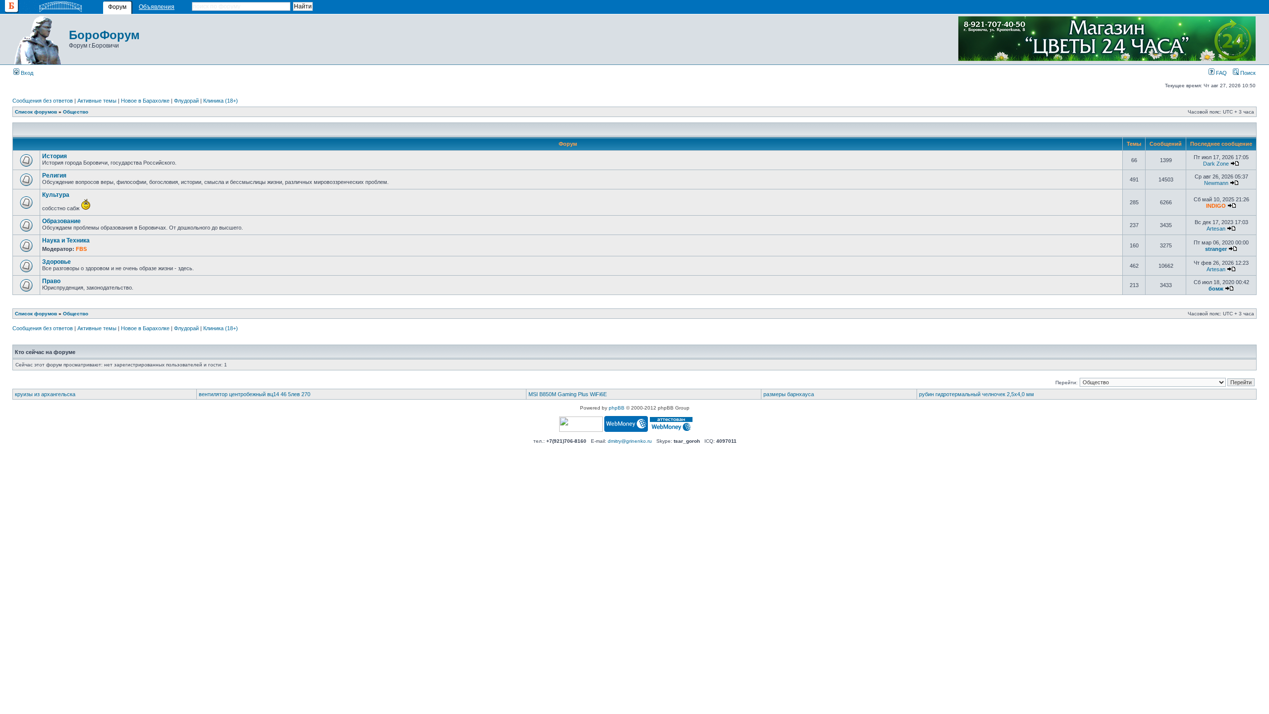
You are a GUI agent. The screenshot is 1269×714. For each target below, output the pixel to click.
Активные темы (96, 101)
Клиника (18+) (220, 101)
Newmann (1216, 183)
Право (51, 281)
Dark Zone (1216, 164)
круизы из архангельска (45, 394)
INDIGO (1216, 206)
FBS (81, 249)
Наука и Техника (66, 240)
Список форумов (36, 112)
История (54, 156)
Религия (54, 175)
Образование (61, 221)
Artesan (1216, 229)
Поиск (1247, 73)
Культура (55, 194)
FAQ (1220, 73)
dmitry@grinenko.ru (630, 441)
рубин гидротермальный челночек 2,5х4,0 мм (976, 394)
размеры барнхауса (788, 394)
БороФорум (104, 35)
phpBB (617, 408)
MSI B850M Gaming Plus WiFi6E (567, 394)
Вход (26, 73)
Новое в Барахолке (145, 101)
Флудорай (186, 101)
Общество (75, 112)
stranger (1216, 249)
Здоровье (56, 261)
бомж (1216, 289)
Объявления (156, 6)
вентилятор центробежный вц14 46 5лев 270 (254, 394)
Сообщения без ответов (42, 101)
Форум (117, 6)
